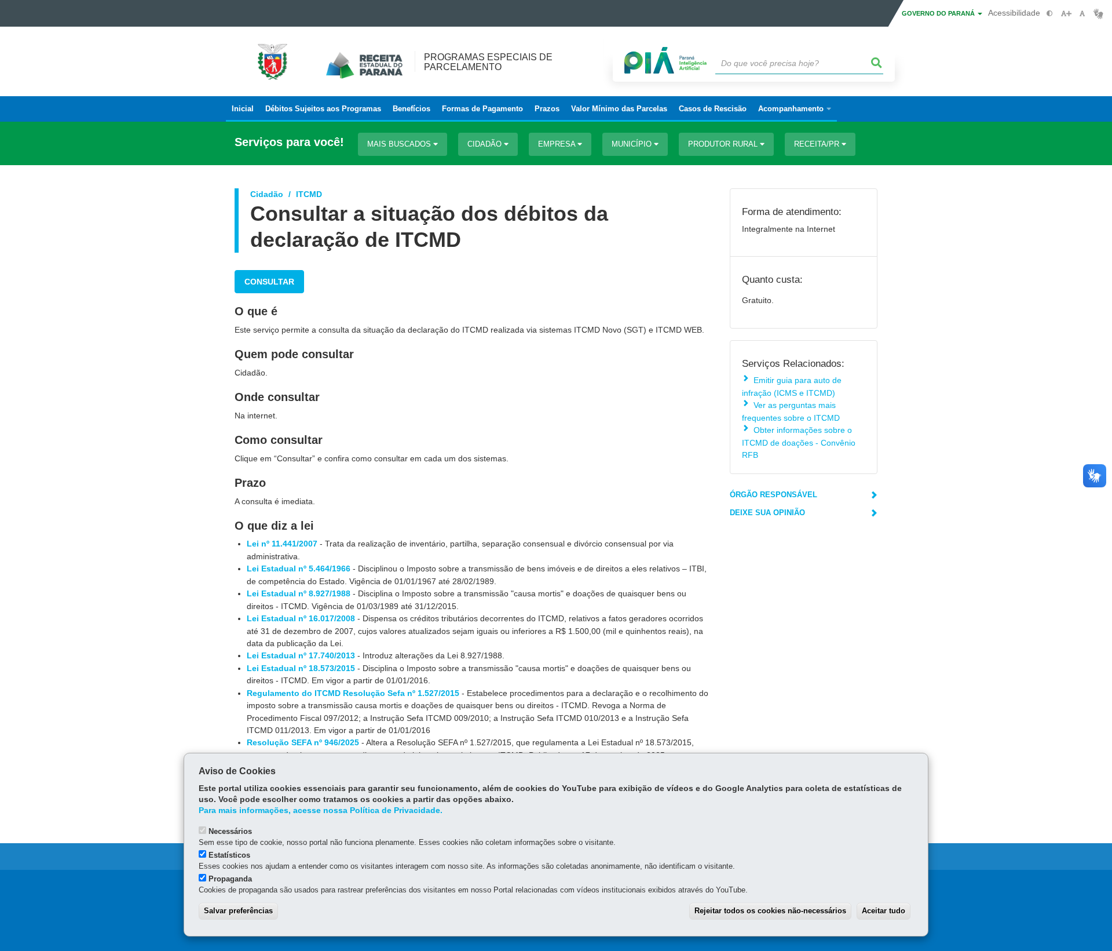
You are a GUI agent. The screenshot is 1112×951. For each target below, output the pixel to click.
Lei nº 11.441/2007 (282, 543)
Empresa (557, 144)
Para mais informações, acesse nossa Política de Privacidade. (320, 810)
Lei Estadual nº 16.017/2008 (301, 618)
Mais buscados (400, 144)
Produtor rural (724, 144)
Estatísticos (229, 855)
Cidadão (485, 144)
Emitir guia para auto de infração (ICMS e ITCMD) (792, 386)
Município (633, 144)
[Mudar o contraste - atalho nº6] (1049, 13)
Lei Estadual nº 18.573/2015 (301, 668)
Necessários (230, 831)
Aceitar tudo (883, 910)
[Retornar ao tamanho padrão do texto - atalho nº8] (1082, 13)
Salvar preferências (238, 910)
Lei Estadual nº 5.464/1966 (298, 568)
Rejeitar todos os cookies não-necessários (770, 910)
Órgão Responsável (773, 494)
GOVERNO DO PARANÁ (939, 13)
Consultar (269, 281)
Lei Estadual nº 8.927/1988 (298, 593)
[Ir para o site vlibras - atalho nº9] (1098, 13)
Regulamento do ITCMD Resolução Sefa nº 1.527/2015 (353, 693)
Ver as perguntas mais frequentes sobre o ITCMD (791, 411)
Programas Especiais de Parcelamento (488, 62)
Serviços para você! (289, 142)
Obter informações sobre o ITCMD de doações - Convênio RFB (798, 442)
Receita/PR (818, 144)
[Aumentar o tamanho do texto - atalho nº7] (1066, 13)
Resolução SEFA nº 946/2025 (303, 742)
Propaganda (230, 879)
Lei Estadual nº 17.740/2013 (301, 655)
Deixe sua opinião (767, 512)
